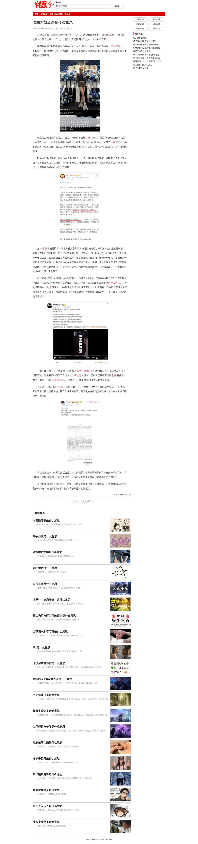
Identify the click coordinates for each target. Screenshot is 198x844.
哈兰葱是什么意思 (140, 68)
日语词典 (157, 19)
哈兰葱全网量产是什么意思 (144, 41)
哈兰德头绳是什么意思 (142, 65)
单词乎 (99, 839)
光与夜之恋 (75, 375)
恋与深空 (115, 46)
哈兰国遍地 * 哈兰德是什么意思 (146, 55)
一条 (113, 142)
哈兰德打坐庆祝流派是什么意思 (146, 48)
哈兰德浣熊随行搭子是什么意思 (146, 58)
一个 (42, 248)
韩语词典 (140, 24)
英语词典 (140, 19)
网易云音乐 (114, 282)
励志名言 (157, 28)
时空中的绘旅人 (85, 370)
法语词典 (157, 24)
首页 (37, 14)
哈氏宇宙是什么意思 (141, 51)
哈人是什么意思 (140, 38)
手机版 (88, 839)
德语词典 (140, 28)
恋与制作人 (59, 380)
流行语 (44, 14)
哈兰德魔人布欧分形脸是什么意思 (147, 61)
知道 (60, 386)
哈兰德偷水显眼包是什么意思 (145, 44)
